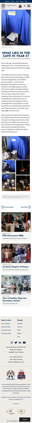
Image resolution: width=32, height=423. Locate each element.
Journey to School (6, 330)
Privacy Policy (16, 403)
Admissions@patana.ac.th (16, 362)
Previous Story (8, 207)
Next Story (24, 207)
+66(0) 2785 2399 (17, 359)
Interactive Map (5, 327)
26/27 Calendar (5, 323)
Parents (13, 1)
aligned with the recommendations (16, 384)
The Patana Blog (6, 333)
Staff (17, 1)
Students (7, 1)
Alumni (21, 1)
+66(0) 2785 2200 (17, 357)
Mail (26, 1)
